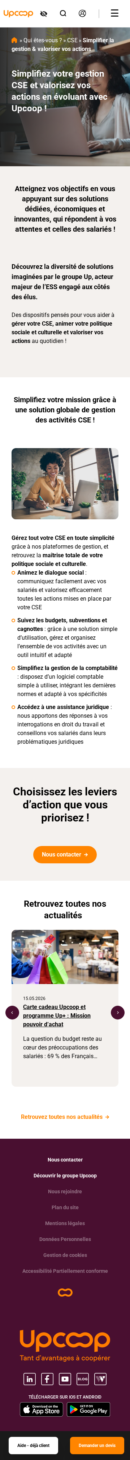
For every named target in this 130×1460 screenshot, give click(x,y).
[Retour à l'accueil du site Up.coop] (65, 1292)
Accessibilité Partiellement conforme (65, 1271)
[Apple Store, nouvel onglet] (41, 1409)
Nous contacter (62, 854)
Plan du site (65, 1207)
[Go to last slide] (12, 1012)
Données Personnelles (65, 1239)
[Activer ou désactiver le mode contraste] (44, 13)
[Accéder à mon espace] (83, 13)
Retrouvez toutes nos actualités (62, 1116)
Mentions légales (65, 1223)
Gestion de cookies (65, 1255)
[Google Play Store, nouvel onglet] (88, 1409)
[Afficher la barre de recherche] (63, 13)
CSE (72, 40)
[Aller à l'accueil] (18, 13)
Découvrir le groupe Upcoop (65, 1175)
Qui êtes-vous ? (42, 40)
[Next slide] (118, 1012)
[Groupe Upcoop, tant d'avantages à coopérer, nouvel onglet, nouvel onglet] (65, 1346)
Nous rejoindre (65, 1191)
